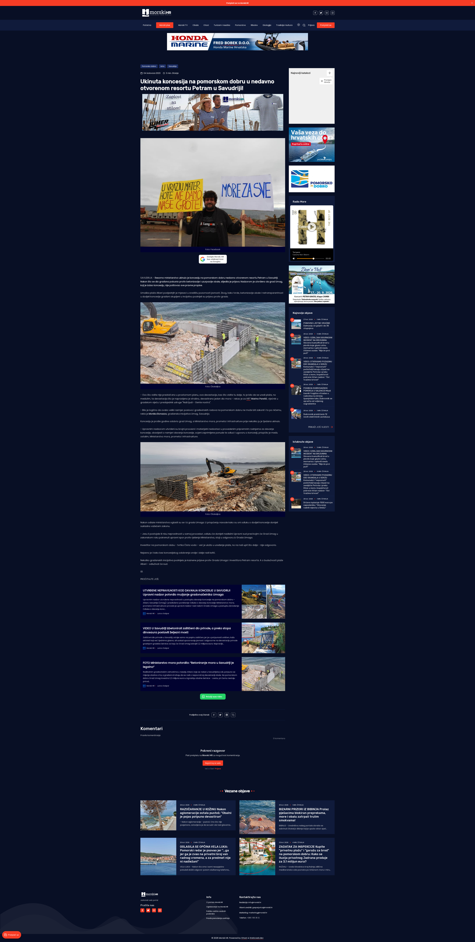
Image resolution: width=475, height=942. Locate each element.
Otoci (206, 25)
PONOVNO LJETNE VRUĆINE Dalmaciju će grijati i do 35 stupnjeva (316, 325)
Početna (147, 25)
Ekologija (267, 25)
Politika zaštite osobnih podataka (216, 912)
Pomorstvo (240, 25)
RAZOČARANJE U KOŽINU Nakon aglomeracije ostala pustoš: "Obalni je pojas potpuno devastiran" (205, 812)
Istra (162, 66)
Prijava (311, 25)
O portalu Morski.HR (214, 902)
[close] (472, 3)
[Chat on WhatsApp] (213, 697)
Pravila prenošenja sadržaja (218, 918)
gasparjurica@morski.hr (262, 907)
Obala (196, 25)
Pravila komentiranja (150, 735)
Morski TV (183, 25)
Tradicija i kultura (284, 25)
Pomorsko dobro (149, 66)
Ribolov (254, 25)
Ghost (244, 938)
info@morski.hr (254, 902)
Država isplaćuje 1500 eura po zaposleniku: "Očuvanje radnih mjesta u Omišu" (318, 505)
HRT (248, 398)
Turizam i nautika (222, 25)
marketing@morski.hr (258, 912)
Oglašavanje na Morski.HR (217, 907)
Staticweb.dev (256, 938)
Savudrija (173, 66)
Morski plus (164, 25)
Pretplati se (325, 25)
